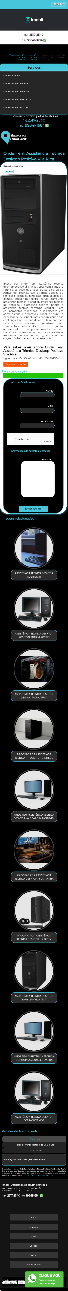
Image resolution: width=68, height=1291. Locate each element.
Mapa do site (34, 1264)
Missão (34, 1236)
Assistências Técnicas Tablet (15, 107)
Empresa (34, 1227)
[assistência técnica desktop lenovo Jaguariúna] (34, 668)
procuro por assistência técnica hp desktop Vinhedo (34, 756)
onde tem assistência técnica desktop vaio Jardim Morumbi (34, 816)
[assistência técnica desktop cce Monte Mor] (34, 1090)
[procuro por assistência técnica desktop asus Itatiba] (34, 849)
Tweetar (9, 171)
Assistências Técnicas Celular (16, 83)
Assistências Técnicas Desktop (16, 91)
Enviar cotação (33, 508)
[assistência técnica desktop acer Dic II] (34, 547)
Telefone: (48, 421)
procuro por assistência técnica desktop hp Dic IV (34, 937)
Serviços (34, 67)
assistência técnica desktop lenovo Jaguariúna (34, 696)
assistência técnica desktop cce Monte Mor (34, 1118)
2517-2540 (36, 34)
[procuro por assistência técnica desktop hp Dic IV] (34, 909)
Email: (50, 406)
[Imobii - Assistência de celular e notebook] (34, 18)
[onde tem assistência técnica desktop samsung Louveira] (34, 1030)
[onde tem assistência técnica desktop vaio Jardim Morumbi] (34, 788)
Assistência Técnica (11, 75)
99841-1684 (35, 40)
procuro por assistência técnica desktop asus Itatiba (34, 877)
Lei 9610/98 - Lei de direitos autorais (39, 1175)
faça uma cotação (16, 364)
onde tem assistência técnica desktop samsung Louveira (34, 1058)
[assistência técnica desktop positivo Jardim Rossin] (34, 607)
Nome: (50, 390)
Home (34, 1217)
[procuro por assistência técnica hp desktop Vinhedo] (34, 728)
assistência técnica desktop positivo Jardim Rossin (34, 635)
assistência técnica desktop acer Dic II (34, 575)
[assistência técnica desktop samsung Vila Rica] (34, 970)
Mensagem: (47, 459)
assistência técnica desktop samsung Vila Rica (34, 998)
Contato (34, 1255)
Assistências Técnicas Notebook (17, 99)
